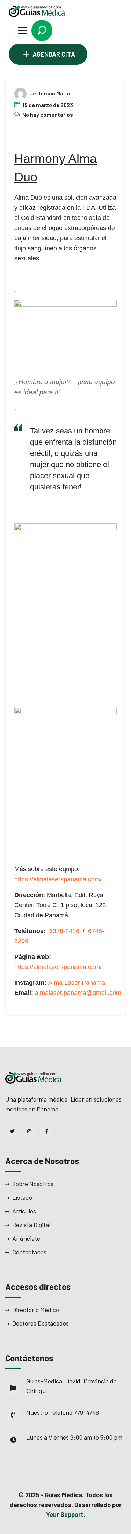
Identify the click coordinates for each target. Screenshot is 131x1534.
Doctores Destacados (40, 1323)
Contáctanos (29, 1252)
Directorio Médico (35, 1309)
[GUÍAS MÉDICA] (37, 10)
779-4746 (86, 1412)
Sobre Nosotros (32, 1184)
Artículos (24, 1211)
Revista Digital (31, 1224)
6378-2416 (64, 930)
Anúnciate (26, 1238)
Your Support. (65, 1514)
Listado (22, 1197)
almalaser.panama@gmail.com (78, 992)
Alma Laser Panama (76, 982)
